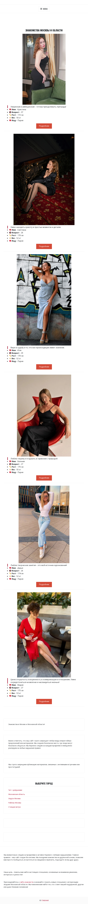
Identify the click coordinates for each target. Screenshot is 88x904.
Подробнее (44, 126)
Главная (45, 900)
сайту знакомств (26, 882)
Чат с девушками (15, 790)
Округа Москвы (14, 798)
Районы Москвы (14, 803)
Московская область (16, 794)
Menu (45, 9)
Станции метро (14, 807)
